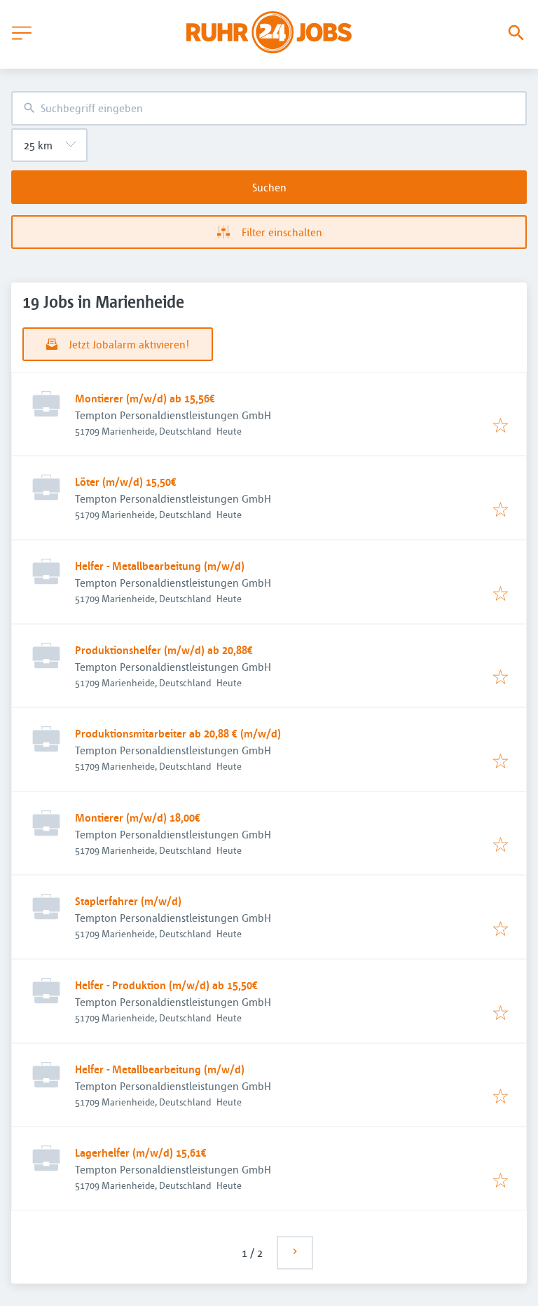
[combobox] (269, 108)
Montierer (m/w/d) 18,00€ (137, 817)
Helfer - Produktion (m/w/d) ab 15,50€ (166, 985)
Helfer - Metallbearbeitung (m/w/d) (159, 566)
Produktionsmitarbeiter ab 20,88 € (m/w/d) (178, 733)
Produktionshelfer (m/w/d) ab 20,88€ (164, 650)
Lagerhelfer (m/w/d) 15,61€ (141, 1152)
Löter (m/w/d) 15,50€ (126, 482)
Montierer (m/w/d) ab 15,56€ (145, 398)
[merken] (500, 426)
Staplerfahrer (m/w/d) (128, 901)
